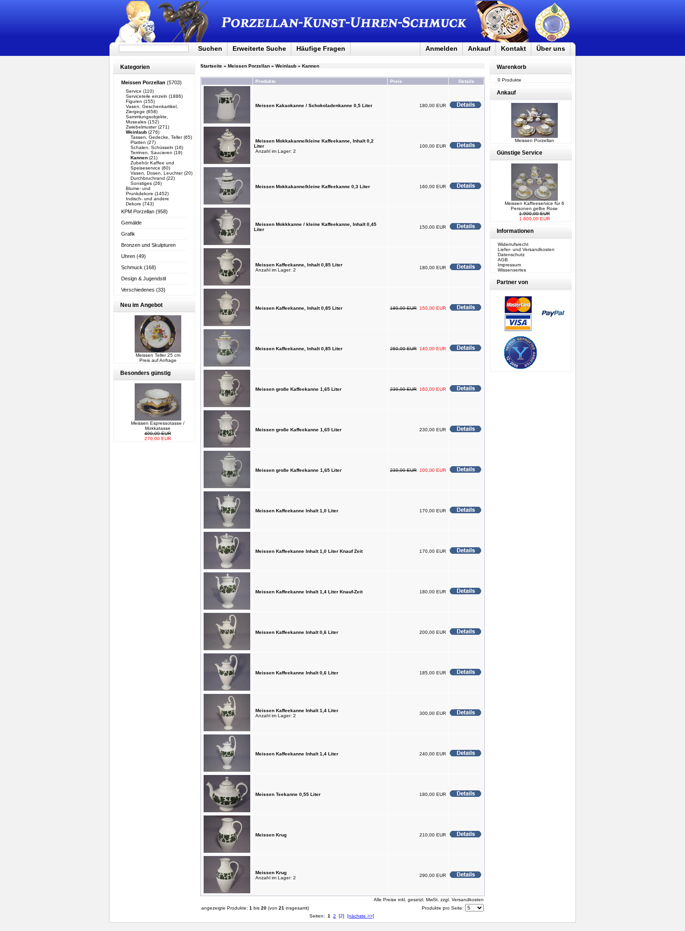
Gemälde (131, 222)
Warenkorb (511, 67)
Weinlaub (285, 65)
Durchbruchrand (147, 178)
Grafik (128, 234)
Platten (138, 142)
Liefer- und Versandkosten (526, 249)
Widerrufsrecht (513, 244)
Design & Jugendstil (143, 278)
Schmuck (132, 267)
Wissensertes (512, 269)
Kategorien (135, 67)
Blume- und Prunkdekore (139, 191)
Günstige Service (519, 153)
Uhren (128, 256)
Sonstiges (141, 183)
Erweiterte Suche (259, 48)
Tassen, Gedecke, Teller (156, 137)
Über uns (550, 48)
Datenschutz (511, 254)
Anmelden (441, 48)
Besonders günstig (145, 373)
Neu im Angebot (141, 305)
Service (134, 91)
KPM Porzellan (137, 211)
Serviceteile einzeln (146, 96)
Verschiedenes (138, 289)
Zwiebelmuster (141, 126)
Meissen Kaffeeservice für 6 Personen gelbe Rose (534, 206)
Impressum (509, 264)
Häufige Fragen (320, 48)
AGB (503, 259)
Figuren (134, 101)
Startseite (211, 65)
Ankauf (479, 48)
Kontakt (513, 48)
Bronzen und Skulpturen (148, 245)
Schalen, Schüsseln (151, 147)
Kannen (310, 65)
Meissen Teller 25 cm (158, 355)
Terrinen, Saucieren (151, 152)
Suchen (210, 48)
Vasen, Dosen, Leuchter (156, 173)
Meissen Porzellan (249, 65)
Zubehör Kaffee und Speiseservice (152, 165)
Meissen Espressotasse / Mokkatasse (158, 426)
